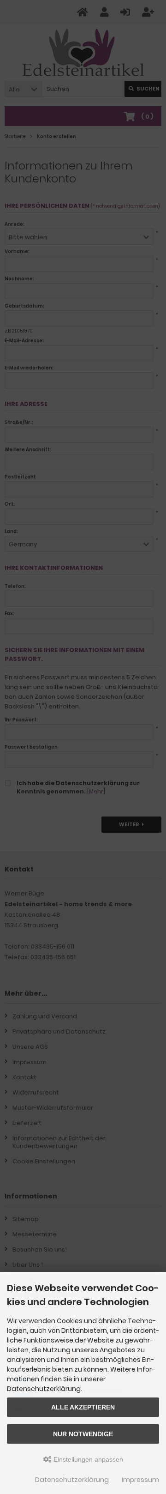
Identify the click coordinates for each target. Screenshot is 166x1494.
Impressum (140, 1479)
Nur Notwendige (83, 1434)
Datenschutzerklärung (72, 1479)
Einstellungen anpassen (87, 1459)
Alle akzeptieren (83, 1407)
